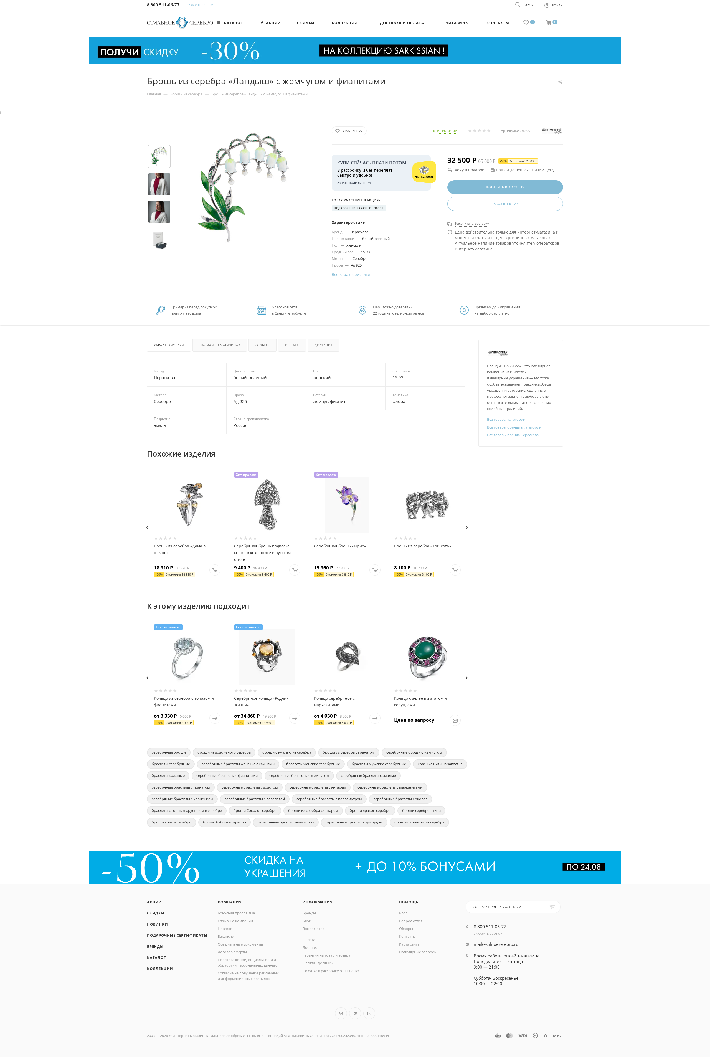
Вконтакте (341, 1013)
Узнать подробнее (351, 183)
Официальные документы (240, 944)
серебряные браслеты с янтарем (318, 787)
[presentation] (147, 527)
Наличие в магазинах (219, 345)
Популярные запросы (418, 951)
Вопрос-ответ (314, 928)
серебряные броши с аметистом (286, 822)
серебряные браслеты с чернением (182, 798)
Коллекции (160, 968)
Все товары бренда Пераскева (513, 434)
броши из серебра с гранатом (349, 752)
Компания (230, 901)
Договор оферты (232, 951)
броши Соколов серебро (255, 810)
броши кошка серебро (171, 822)
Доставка (323, 345)
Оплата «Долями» (318, 962)
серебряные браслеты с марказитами (389, 787)
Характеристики (169, 345)
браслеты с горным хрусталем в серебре (187, 810)
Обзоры (406, 928)
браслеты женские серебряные (313, 763)
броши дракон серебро (370, 810)
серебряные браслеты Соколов (400, 798)
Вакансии (226, 936)
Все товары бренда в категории (514, 427)
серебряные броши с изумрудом (354, 822)
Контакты (407, 936)
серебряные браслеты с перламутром (329, 798)
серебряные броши (169, 752)
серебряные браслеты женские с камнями (238, 763)
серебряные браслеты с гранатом (181, 787)
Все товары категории (506, 419)
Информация (318, 901)
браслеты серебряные (171, 763)
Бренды (155, 946)
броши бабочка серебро (224, 822)
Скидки (155, 913)
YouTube (369, 1013)
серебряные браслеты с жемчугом (299, 775)
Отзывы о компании (235, 920)
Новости (225, 928)
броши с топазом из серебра (419, 822)
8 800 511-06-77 (163, 4)
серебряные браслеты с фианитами (227, 775)
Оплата (292, 345)
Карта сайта (409, 944)
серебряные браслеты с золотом (250, 787)
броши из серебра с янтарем (313, 810)
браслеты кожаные (168, 775)
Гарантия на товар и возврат (327, 955)
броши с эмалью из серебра (286, 752)
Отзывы (262, 345)
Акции (154, 901)
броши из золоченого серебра (224, 752)
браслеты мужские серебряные (379, 763)
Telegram (355, 1013)
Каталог (156, 957)
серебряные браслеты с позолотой (255, 798)
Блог (307, 920)
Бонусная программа (236, 913)
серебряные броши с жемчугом (414, 752)
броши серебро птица (421, 810)
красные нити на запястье (440, 763)
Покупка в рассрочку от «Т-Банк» (331, 970)
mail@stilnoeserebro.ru (496, 944)
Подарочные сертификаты (177, 935)
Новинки (157, 924)
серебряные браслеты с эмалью (368, 775)
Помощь (408, 901)
